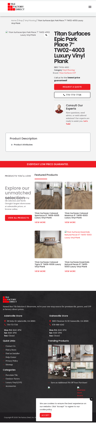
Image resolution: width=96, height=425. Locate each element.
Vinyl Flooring (30, 20)
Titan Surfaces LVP (67, 73)
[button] (90, 6)
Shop (20, 20)
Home (13, 20)
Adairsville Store (13, 315)
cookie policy (46, 409)
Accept (45, 415)
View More (40, 222)
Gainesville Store (58, 315)
